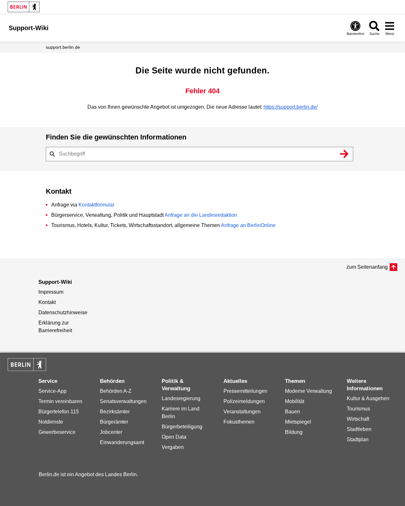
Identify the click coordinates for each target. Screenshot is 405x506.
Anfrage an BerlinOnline (248, 225)
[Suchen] (344, 154)
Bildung (294, 432)
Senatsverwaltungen (123, 401)
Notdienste (50, 422)
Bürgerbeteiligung (182, 426)
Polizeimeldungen (244, 401)
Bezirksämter (115, 411)
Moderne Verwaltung (308, 391)
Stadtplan (358, 439)
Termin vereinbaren (60, 401)
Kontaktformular (96, 204)
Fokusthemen (239, 422)
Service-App (52, 391)
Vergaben (173, 447)
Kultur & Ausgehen (368, 398)
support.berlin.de (63, 47)
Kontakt (47, 302)
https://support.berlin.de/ (290, 107)
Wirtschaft (358, 419)
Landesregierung (181, 398)
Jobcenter (111, 432)
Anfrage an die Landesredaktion (201, 215)
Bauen (292, 411)
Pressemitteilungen (245, 391)
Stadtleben (359, 429)
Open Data (174, 437)
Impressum (50, 292)
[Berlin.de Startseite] (24, 7)
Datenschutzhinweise (62, 312)
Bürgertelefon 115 (58, 411)
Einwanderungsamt (122, 442)
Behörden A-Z (116, 391)
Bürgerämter (114, 422)
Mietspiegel (298, 422)
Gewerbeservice (57, 432)
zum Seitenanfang (367, 267)
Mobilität (294, 401)
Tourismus (358, 408)
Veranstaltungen (242, 411)
